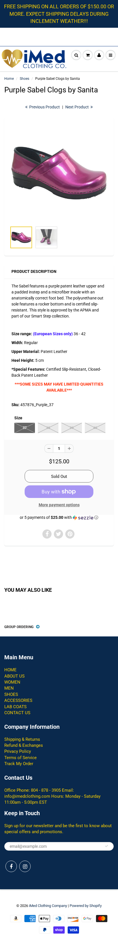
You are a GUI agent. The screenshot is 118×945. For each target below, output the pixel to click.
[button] (59, 517)
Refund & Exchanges (23, 745)
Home (9, 79)
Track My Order (18, 763)
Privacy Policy (17, 751)
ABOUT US (14, 676)
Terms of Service (20, 757)
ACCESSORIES (18, 700)
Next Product (77, 107)
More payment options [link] (59, 505)
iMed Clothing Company (48, 906)
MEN (9, 688)
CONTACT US (17, 712)
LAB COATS (15, 706)
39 (72, 428)
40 (95, 428)
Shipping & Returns (22, 739)
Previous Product (44, 107)
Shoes (24, 79)
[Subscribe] (107, 846)
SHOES (11, 694)
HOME (10, 669)
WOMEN (12, 682)
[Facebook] (11, 866)
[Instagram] (25, 866)
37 (25, 428)
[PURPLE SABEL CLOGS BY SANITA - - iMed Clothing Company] (59, 173)
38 (48, 428)
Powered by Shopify (86, 906)
